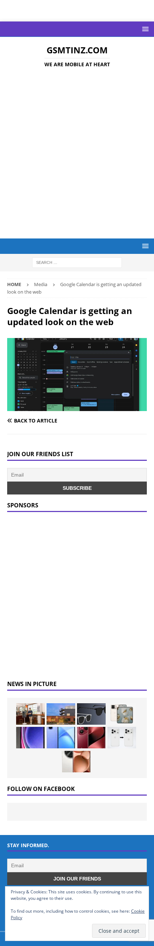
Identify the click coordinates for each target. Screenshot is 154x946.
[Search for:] (77, 262)
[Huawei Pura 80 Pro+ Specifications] (91, 737)
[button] (144, 28)
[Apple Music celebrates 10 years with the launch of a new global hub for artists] (61, 714)
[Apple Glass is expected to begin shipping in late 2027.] (91, 714)
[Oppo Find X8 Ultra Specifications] (76, 761)
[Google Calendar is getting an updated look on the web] (77, 407)
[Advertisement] (77, 154)
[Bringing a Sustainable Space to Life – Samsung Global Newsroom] (30, 714)
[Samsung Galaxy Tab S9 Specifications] (30, 737)
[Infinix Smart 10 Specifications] (61, 737)
